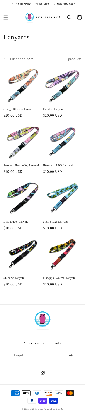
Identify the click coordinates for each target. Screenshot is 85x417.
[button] (6, 18)
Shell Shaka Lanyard (55, 221)
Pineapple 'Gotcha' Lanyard (59, 278)
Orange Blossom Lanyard (18, 109)
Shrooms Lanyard (14, 278)
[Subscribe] (71, 355)
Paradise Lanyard (53, 109)
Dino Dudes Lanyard (16, 221)
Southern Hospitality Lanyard (21, 165)
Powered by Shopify (53, 409)
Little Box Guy (36, 409)
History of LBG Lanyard (58, 165)
